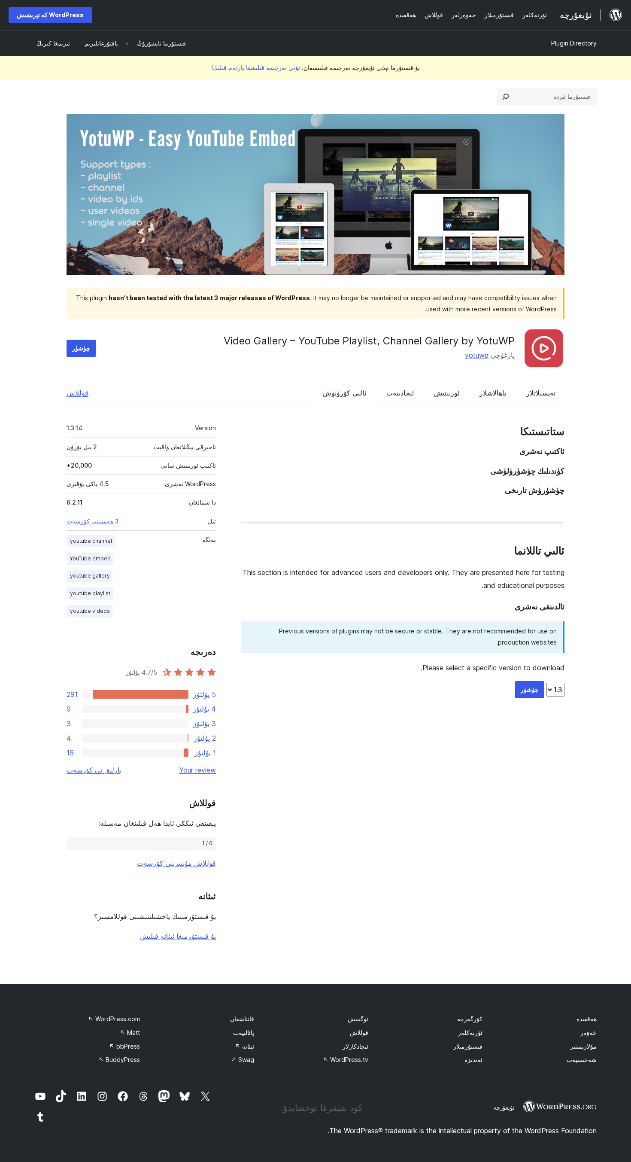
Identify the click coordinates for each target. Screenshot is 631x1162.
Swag (242, 1059)
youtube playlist (90, 593)
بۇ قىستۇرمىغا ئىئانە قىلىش (178, 936)
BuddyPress (119, 1059)
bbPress (124, 1046)
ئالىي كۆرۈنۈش (344, 393)
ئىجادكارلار (355, 1046)
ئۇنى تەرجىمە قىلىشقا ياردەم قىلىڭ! (255, 67)
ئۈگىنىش (358, 1018)
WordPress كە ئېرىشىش (50, 14)
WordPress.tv (345, 1059)
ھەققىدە (586, 1018)
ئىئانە (244, 1046)
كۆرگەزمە (469, 1018)
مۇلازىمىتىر (583, 1046)
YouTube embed (90, 558)
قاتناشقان (242, 1018)
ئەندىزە (473, 1059)
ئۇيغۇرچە (504, 1107)
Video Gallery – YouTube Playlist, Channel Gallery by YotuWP (369, 341)
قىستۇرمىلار (467, 1046)
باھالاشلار (492, 393)
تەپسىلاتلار (540, 393)
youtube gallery (90, 575)
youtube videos (90, 611)
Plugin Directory (574, 43)
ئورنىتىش (446, 393)
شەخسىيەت (582, 1059)
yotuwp (476, 355)
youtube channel (91, 541)
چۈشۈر (81, 348)
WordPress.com (114, 1018)
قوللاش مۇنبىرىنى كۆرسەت (176, 863)
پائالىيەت (243, 1032)
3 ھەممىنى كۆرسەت (92, 521)
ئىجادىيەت (400, 393)
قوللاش (77, 393)
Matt (130, 1032)
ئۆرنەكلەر (470, 1032)
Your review (197, 770)
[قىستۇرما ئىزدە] (505, 96)
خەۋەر (588, 1032)
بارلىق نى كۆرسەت (94, 770)
